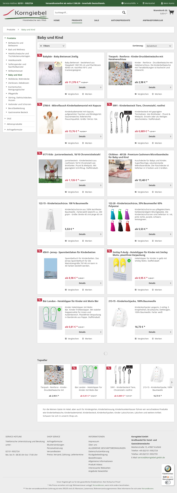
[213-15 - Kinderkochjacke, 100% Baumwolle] (120, 320)
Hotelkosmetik (14, 60)
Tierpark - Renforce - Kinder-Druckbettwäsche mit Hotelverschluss (136, 58)
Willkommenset (15, 71)
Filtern (46, 45)
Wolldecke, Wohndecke (18, 79)
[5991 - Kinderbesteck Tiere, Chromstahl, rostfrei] (120, 125)
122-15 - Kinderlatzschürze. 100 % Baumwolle (63, 203)
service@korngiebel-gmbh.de (151, 457)
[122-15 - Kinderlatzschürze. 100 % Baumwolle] (50, 223)
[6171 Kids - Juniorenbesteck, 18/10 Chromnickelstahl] (50, 174)
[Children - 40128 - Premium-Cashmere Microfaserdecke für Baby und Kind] (120, 174)
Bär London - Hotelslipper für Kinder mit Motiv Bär (70, 301)
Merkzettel (150, 3)
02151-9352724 (12, 451)
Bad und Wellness (16, 49)
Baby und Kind (15, 75)
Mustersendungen (55, 444)
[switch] (168, 482)
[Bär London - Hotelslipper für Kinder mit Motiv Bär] (50, 320)
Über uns (92, 444)
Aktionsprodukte (14, 124)
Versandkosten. (148, 488)
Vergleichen (73, 94)
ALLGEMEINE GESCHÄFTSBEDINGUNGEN (107, 448)
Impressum (93, 441)
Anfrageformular (55, 441)
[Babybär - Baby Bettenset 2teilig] (50, 76)
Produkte (11, 38)
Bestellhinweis (95, 458)
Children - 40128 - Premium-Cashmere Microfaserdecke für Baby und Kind (138, 156)
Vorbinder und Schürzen (19, 104)
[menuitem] (149, 3)
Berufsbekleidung (16, 108)
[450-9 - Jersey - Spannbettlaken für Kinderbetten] (50, 272)
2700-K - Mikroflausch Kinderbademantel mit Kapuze (72, 105)
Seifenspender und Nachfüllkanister (17, 65)
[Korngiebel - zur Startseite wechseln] (26, 14)
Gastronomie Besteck (18, 112)
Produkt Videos (95, 464)
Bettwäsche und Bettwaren (15, 44)
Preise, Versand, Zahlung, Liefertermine (65, 454)
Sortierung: (138, 45)
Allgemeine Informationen (100, 461)
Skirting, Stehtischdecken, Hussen (20, 99)
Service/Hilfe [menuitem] (129, 3)
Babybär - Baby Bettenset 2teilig (60, 56)
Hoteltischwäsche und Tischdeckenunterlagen (19, 54)
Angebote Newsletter (98, 471)
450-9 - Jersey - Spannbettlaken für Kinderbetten (69, 252)
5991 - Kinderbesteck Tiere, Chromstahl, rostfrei (139, 105)
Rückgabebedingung (98, 454)
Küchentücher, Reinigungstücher (16, 88)
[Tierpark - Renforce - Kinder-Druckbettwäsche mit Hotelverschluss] (120, 76)
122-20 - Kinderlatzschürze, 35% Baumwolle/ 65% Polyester (135, 205)
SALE (9, 118)
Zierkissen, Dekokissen (18, 83)
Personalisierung (55, 448)
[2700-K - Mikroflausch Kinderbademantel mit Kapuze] (50, 125)
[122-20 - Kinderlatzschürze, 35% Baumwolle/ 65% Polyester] (120, 223)
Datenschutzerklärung (98, 451)
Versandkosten (54, 451)
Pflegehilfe (13, 93)
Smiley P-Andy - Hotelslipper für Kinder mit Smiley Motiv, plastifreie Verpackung (140, 253)
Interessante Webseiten (99, 468)
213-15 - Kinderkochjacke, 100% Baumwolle (132, 301)
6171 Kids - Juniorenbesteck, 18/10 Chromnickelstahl (71, 154)
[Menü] (172, 465)
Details (82, 87)
